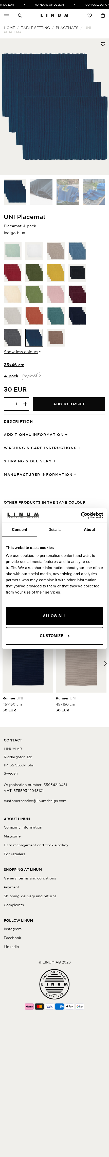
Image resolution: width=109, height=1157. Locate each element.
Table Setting (35, 28)
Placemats (67, 28)
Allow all (54, 616)
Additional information (34, 435)
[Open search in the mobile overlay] (20, 15)
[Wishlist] (89, 15)
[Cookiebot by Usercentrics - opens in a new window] (81, 515)
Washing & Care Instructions (40, 448)
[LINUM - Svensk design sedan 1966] (54, 15)
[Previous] (8, 107)
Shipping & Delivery (28, 461)
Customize (51, 635)
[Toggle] (37, 421)
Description (18, 421)
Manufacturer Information (38, 475)
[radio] (13, 251)
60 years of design (46, 4)
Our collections (95, 4)
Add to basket (69, 404)
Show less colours (21, 352)
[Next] (100, 107)
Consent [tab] (19, 529)
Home (9, 28)
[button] (6, 15)
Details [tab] (54, 529)
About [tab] (89, 529)
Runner (13, 698)
